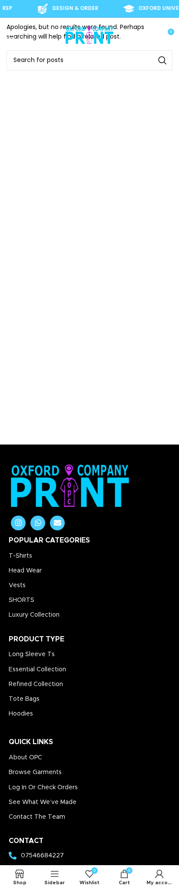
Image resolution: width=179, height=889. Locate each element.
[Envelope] (57, 523)
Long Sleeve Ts (32, 654)
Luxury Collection (34, 615)
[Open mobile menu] (11, 35)
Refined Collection (36, 684)
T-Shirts (20, 556)
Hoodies (21, 714)
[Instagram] (18, 523)
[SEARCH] (162, 60)
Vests (17, 585)
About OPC (25, 758)
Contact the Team (37, 817)
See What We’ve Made (42, 802)
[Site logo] (89, 35)
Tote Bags (24, 699)
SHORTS (21, 600)
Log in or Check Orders (43, 787)
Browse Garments (35, 772)
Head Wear (25, 571)
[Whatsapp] (37, 523)
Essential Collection (37, 670)
